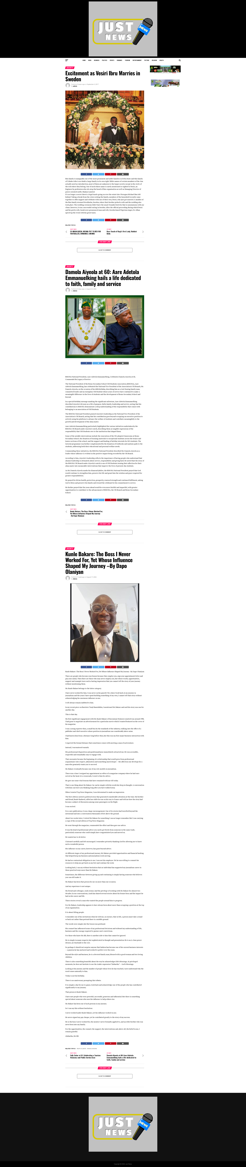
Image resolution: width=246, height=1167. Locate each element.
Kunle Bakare (92, 1048)
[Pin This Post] (110, 174)
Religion (154, 60)
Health (162, 60)
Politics (104, 60)
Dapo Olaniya (81, 1048)
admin (75, 86)
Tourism (127, 60)
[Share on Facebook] (86, 174)
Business (96, 60)
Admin (75, 291)
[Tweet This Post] (98, 174)
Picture (146, 60)
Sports (112, 60)
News (89, 60)
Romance (119, 60)
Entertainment (137, 60)
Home (84, 60)
